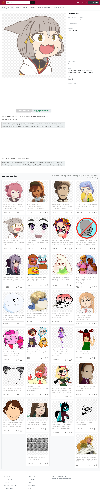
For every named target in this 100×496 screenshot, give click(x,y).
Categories (32, 476)
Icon (29, 488)
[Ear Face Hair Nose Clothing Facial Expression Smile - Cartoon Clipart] (34, 45)
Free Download (23, 111)
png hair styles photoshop (89, 176)
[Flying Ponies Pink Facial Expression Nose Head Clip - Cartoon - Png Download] (13, 339)
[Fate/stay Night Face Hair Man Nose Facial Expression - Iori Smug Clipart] (86, 373)
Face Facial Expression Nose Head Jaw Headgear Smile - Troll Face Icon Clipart (62, 315)
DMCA (6, 482)
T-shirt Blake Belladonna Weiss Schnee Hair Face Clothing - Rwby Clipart (38, 352)
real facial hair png (59, 176)
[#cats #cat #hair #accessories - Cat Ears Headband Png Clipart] (13, 375)
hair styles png (92, 178)
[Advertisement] (33, 94)
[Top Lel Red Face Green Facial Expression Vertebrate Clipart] (86, 339)
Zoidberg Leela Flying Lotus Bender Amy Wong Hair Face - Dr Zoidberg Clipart (37, 388)
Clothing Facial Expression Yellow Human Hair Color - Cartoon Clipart (86, 206)
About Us (7, 476)
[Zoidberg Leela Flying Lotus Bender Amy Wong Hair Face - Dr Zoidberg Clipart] (37, 373)
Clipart (30, 482)
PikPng (4, 8)
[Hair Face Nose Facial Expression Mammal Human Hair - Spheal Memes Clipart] (37, 301)
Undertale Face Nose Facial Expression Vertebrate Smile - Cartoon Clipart (61, 279)
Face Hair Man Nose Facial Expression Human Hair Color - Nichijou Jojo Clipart (86, 317)
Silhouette (31, 485)
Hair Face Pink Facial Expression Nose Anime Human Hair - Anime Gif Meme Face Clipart (13, 206)
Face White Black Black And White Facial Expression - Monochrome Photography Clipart (13, 317)
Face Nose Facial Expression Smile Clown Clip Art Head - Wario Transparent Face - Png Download (62, 242)
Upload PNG (93, 2)
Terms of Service (10, 485)
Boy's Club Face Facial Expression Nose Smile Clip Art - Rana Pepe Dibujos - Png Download (37, 279)
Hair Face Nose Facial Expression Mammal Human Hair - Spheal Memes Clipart (37, 315)
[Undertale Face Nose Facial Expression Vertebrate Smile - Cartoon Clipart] (62, 264)
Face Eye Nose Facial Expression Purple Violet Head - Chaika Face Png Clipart (37, 242)
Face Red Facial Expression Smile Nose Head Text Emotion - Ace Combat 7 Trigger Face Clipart (86, 242)
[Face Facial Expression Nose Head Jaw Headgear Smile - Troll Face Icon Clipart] (62, 301)
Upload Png (32, 479)
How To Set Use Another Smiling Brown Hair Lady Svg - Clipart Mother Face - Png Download (13, 424)
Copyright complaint (41, 111)
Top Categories (82, 2)
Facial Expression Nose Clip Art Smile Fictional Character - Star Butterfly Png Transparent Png (61, 390)
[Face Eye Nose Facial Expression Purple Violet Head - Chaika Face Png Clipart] (37, 228)
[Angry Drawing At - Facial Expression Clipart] (86, 410)
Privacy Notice (9, 488)
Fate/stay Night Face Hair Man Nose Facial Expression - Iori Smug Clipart (86, 388)
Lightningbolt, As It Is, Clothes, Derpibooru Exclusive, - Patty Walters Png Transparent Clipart (61, 426)
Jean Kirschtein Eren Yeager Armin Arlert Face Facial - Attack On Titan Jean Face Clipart (62, 206)
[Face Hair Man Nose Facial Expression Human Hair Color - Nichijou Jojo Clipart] (86, 303)
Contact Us (8, 479)
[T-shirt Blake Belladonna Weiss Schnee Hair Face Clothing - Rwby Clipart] (37, 337)
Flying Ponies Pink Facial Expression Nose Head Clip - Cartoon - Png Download (12, 353)
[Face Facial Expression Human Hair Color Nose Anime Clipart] (37, 410)
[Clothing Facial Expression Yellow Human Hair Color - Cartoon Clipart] (86, 192)
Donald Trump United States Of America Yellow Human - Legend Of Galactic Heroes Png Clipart (86, 459)
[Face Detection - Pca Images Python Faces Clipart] (37, 444)
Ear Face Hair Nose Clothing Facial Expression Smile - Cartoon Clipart (13, 242)
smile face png (72, 176)
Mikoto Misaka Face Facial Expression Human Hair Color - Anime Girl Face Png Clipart (37, 206)
